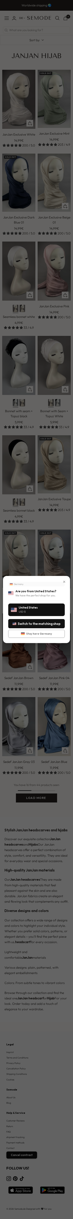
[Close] (64, 582)
